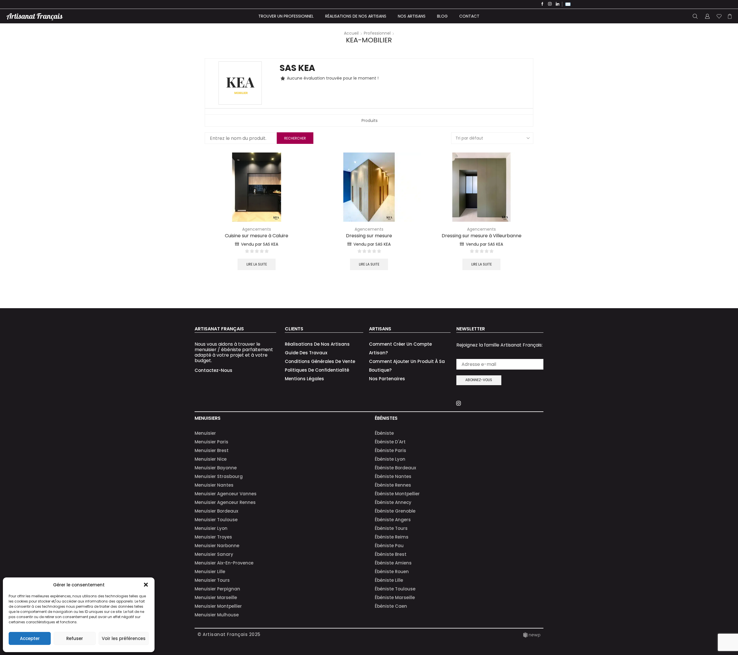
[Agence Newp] (532, 635)
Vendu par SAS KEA (259, 244)
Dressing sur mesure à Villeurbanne (482, 235)
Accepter (30, 638)
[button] (146, 585)
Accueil (351, 33)
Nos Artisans (412, 16)
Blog (442, 16)
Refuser (74, 638)
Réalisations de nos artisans (355, 16)
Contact (469, 16)
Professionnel (377, 33)
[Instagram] (550, 4)
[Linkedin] (558, 4)
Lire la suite (256, 264)
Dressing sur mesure (369, 235)
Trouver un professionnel (286, 16)
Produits (370, 120)
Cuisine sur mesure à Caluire (256, 235)
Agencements (256, 229)
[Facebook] (542, 4)
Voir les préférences (124, 638)
